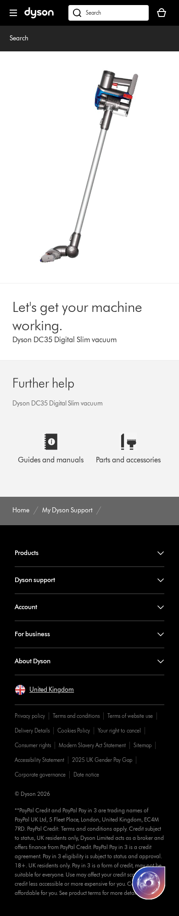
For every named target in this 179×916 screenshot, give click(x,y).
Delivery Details (32, 730)
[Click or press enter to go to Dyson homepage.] (39, 16)
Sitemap (142, 745)
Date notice (86, 774)
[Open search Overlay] (108, 13)
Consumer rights (33, 745)
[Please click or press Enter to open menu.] (13, 13)
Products (27, 553)
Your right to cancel (119, 730)
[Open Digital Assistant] (148, 882)
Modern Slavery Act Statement (92, 745)
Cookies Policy (73, 730)
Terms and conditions (76, 715)
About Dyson (32, 661)
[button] (44, 690)
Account (26, 607)
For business (32, 634)
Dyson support (35, 580)
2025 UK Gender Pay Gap (102, 759)
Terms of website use (130, 715)
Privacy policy (30, 715)
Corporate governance (40, 774)
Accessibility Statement (39, 759)
